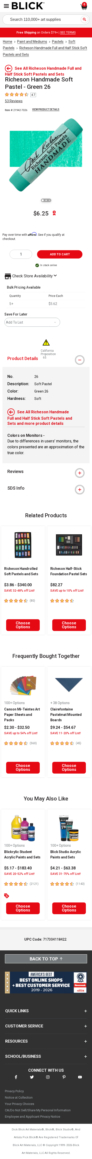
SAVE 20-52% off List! (19, 874)
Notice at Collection (19, 1097)
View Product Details (45, 109)
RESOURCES (16, 1041)
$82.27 (56, 585)
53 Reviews (14, 101)
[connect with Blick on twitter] (32, 1080)
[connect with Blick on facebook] (16, 1080)
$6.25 (41, 213)
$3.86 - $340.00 (18, 585)
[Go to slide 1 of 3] (42, 200)
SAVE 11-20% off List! (65, 733)
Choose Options (23, 625)
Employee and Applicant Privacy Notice (32, 1116)
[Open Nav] (6, 6)
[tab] (46, 471)
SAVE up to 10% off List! (67, 590)
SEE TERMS (68, 32)
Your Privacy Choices (19, 1104)
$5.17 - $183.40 (18, 868)
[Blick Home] (28, 6)
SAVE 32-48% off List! (19, 590)
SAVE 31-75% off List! (65, 874)
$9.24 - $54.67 (63, 727)
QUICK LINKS (17, 1011)
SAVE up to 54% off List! (21, 733)
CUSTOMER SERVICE (24, 1026)
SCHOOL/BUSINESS (23, 1056)
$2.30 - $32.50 (16, 727)
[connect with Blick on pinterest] (64, 1080)
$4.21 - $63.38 (63, 868)
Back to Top (44, 958)
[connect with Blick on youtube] (80, 1080)
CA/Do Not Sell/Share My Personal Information (38, 1110)
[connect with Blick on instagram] (48, 1080)
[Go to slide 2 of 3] (46, 200)
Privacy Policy (14, 1091)
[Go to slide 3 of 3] (49, 200)
